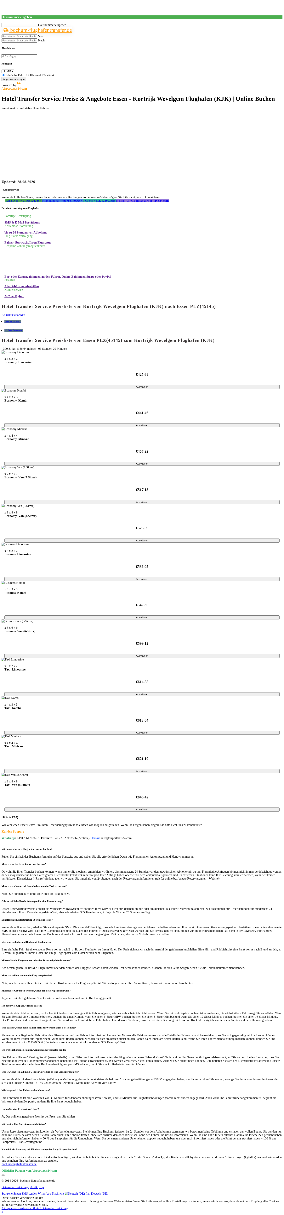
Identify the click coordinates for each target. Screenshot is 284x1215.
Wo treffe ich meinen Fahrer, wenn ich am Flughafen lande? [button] (34, 1049)
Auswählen (142, 386)
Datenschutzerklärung (15, 1187)
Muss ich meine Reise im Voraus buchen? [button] (24, 864)
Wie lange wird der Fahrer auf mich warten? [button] (26, 1090)
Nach (41, 40)
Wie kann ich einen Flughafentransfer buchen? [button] (27, 849)
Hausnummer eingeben (52, 25)
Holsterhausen (13, 330)
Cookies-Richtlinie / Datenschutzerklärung (42, 1208)
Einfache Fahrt (15, 75)
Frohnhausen (12, 321)
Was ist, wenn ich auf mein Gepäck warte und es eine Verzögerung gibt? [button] (40, 1071)
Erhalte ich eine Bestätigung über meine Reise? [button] (27, 919)
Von (40, 36)
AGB (34, 1187)
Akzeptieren (9, 1208)
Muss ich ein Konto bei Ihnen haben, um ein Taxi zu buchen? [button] (34, 886)
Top (41, 1187)
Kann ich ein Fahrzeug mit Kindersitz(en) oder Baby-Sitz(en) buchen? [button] (39, 1149)
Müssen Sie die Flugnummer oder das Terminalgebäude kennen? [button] (37, 960)
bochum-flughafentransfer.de (40, 30)
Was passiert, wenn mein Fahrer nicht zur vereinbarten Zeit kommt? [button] (39, 1027)
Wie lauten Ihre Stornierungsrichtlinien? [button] (24, 1124)
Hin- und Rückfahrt (42, 75)
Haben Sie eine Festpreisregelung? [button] (20, 1108)
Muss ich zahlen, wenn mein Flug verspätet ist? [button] (27, 975)
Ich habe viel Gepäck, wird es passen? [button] (22, 1005)
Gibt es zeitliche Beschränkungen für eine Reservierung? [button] (32, 901)
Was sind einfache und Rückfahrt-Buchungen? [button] (26, 941)
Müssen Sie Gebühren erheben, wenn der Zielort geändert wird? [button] (36, 990)
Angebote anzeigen (14, 79)
